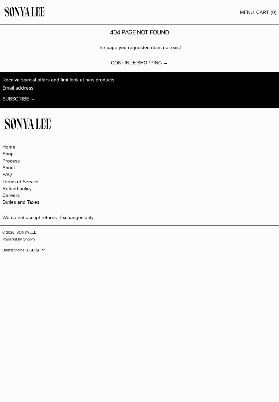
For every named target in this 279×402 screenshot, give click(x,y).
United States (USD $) (21, 250)
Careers (11, 195)
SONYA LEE (26, 232)
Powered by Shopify (18, 239)
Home (8, 147)
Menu (247, 12)
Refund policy (17, 188)
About (8, 167)
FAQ (7, 174)
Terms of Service (20, 181)
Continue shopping (136, 62)
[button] (266, 12)
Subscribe (15, 99)
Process (11, 161)
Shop (8, 153)
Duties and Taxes (20, 202)
